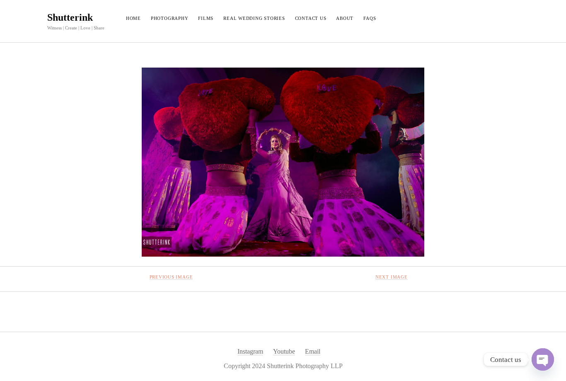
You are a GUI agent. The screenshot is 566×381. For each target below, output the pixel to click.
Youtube (284, 351)
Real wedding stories (254, 18)
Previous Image (171, 276)
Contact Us (311, 18)
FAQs (369, 18)
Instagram (250, 351)
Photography (169, 18)
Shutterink (70, 17)
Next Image (391, 276)
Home (133, 18)
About (344, 18)
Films (205, 18)
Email (312, 351)
